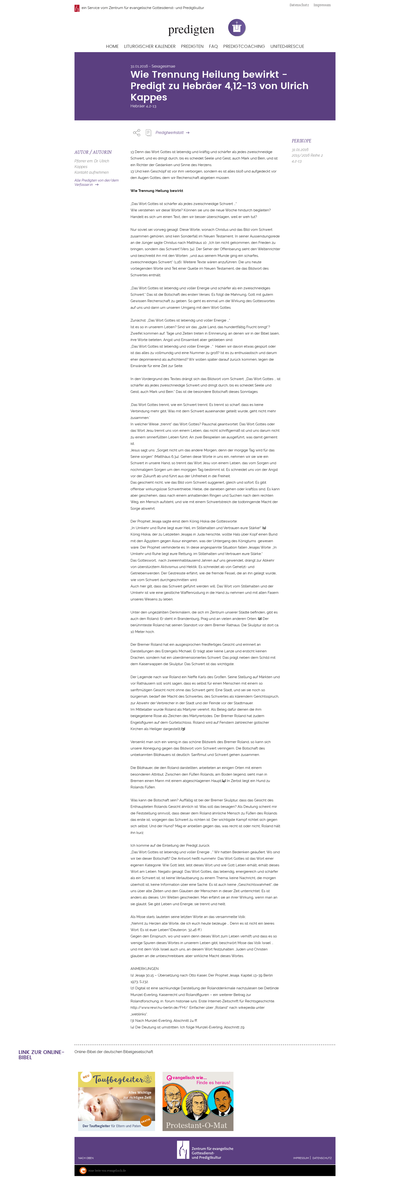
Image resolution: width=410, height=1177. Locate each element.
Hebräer (137, 106)
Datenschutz (299, 5)
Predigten (192, 46)
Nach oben (85, 1158)
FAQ (213, 46)
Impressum (322, 5)
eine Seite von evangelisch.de (107, 1170)
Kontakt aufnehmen (92, 172)
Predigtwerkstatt (170, 132)
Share (136, 132)
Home (112, 46)
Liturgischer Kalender (150, 46)
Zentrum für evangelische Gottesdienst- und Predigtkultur (156, 8)
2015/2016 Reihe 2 (307, 155)
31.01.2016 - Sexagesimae (152, 66)
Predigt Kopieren (148, 132)
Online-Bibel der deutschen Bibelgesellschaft (114, 1052)
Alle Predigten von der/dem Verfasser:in (97, 182)
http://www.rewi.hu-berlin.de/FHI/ (159, 1007)
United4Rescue (287, 46)
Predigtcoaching (244, 46)
